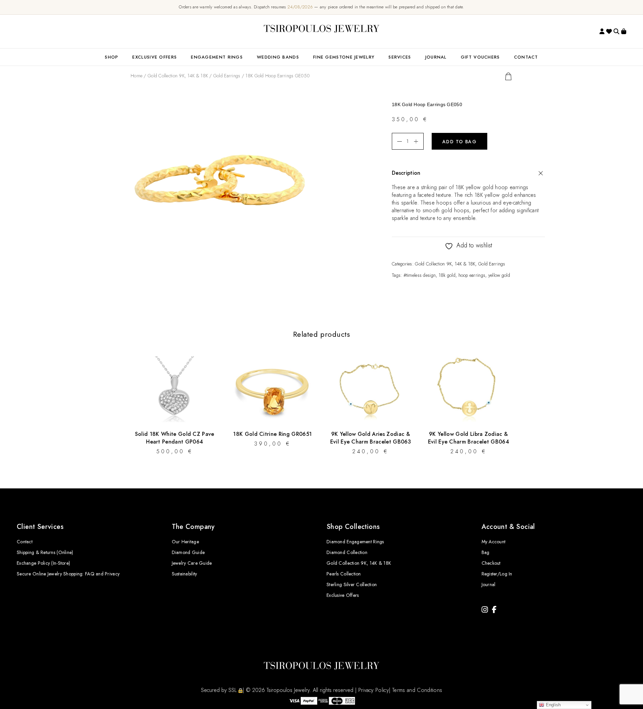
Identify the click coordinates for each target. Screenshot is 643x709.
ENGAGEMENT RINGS (217, 57)
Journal (436, 57)
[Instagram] (485, 610)
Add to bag (459, 141)
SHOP (111, 57)
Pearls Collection (344, 573)
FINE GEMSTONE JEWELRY (343, 57)
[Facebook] (494, 610)
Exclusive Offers (343, 595)
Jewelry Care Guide (192, 563)
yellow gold (499, 275)
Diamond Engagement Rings (355, 541)
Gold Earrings (226, 75)
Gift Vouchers (480, 57)
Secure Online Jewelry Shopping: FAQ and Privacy (68, 573)
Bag (486, 552)
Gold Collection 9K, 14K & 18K (178, 75)
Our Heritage (185, 541)
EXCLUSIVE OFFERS (154, 57)
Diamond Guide (188, 552)
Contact (24, 541)
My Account (494, 541)
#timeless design (420, 275)
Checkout (491, 563)
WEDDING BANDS (278, 57)
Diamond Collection (347, 552)
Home (136, 75)
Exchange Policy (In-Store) (43, 563)
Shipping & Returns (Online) (45, 552)
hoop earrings (472, 275)
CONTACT (526, 57)
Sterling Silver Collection (352, 584)
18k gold (447, 275)
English (552, 704)
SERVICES (399, 57)
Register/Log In (497, 573)
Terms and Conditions (417, 690)
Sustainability (184, 573)
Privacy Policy (373, 690)
